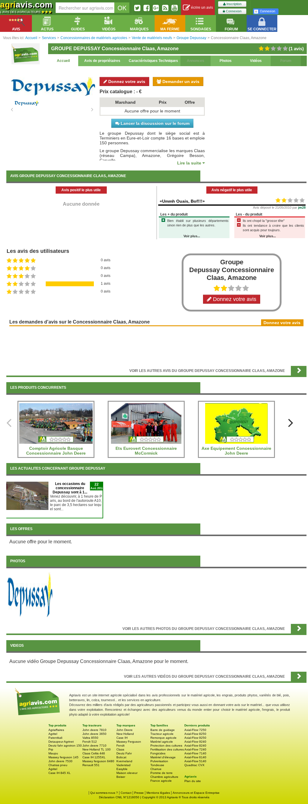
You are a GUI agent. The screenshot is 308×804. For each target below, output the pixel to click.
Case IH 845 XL (59, 773)
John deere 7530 (60, 761)
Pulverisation (159, 761)
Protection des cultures (166, 745)
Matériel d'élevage (163, 757)
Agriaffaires (56, 730)
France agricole (161, 780)
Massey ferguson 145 (63, 757)
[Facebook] (146, 7)
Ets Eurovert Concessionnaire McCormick (146, 451)
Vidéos (256, 61)
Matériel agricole (161, 741)
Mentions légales (158, 792)
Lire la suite (189, 163)
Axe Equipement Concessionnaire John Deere (236, 451)
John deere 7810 (94, 730)
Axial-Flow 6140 (195, 757)
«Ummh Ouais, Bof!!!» (182, 201)
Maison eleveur (126, 773)
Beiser (120, 776)
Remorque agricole (163, 737)
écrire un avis (201, 7)
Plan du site (192, 781)
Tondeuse (157, 765)
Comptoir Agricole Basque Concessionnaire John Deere (56, 451)
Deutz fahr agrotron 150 (65, 745)
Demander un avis (180, 81)
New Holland (125, 733)
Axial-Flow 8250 (195, 733)
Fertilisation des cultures (167, 749)
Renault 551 (91, 765)
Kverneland (124, 761)
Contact (126, 792)
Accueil (63, 61)
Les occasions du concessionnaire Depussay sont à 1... (70, 488)
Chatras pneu (57, 765)
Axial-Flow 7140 (195, 753)
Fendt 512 (89, 741)
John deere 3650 (94, 733)
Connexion (233, 11)
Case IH (122, 737)
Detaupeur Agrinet (61, 741)
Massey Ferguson (128, 741)
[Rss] (165, 7)
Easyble (122, 769)
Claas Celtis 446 (93, 753)
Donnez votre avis (126, 81)
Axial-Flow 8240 (195, 745)
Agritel (52, 733)
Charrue (156, 769)
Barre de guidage (162, 730)
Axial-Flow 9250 (195, 737)
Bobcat (121, 757)
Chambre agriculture (164, 776)
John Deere (124, 730)
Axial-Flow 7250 (195, 730)
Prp (50, 749)
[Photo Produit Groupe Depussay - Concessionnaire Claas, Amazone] (29, 594)
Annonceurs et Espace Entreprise (196, 792)
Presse (139, 792)
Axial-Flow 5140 (195, 761)
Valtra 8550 (90, 737)
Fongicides (157, 753)
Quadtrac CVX (194, 765)
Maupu (53, 753)
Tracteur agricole (162, 733)
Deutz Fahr (124, 753)
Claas (120, 749)
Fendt (120, 745)
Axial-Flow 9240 (195, 741)
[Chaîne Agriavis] (174, 7)
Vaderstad (123, 765)
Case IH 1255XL (94, 757)
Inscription (234, 4)
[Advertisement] (156, 345)
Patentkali (55, 737)
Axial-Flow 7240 (195, 749)
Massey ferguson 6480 (98, 761)
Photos (226, 61)
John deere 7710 (94, 745)
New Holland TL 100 (96, 749)
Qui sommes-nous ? (104, 792)
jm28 (302, 207)
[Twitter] (137, 7)
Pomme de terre (161, 773)
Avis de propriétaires (102, 61)
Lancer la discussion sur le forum (154, 123)
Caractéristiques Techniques (153, 61)
